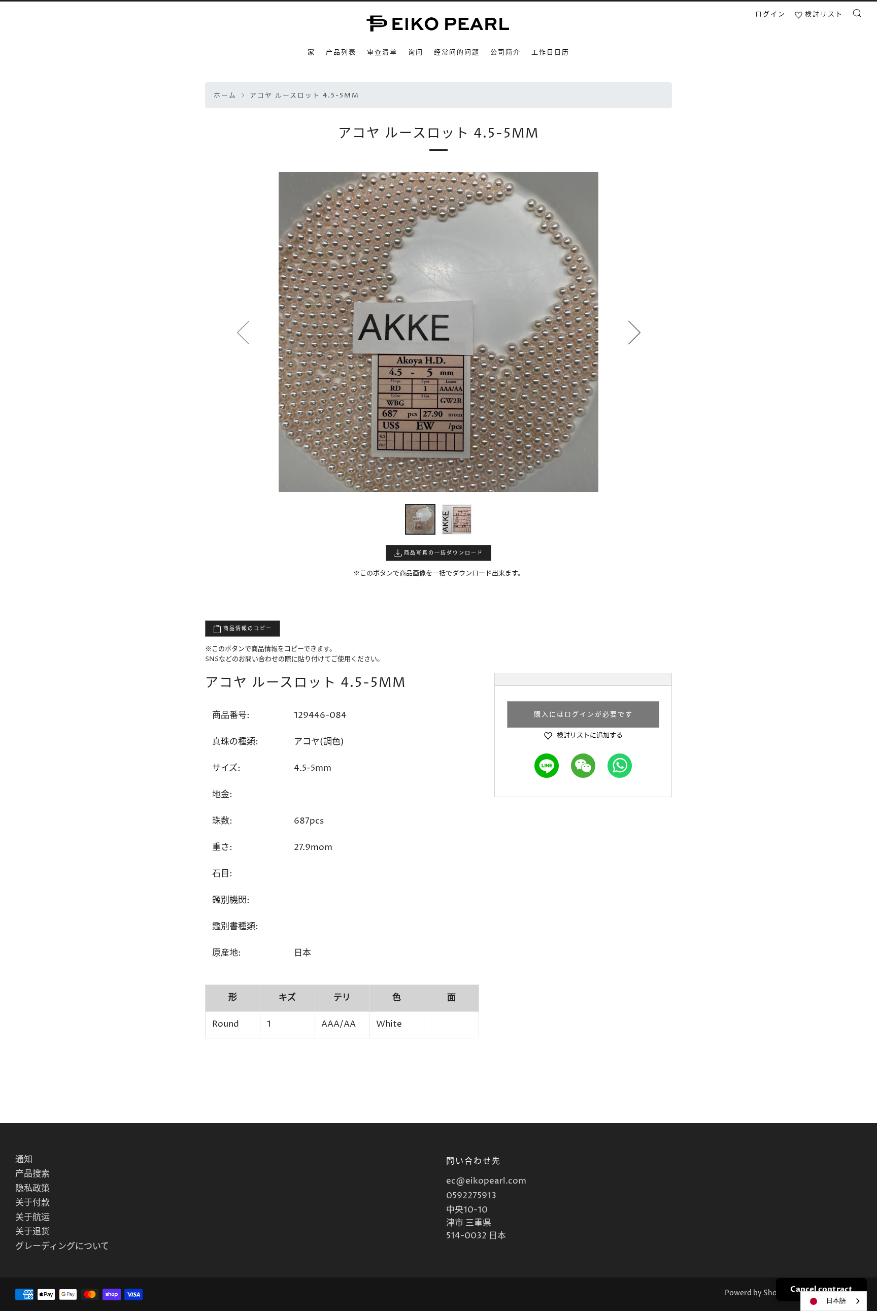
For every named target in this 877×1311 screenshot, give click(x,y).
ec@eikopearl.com (486, 1181)
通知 (23, 1160)
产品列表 (341, 52)
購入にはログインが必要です (583, 714)
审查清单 (382, 52)
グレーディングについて (62, 1246)
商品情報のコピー (246, 628)
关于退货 (32, 1232)
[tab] (420, 519)
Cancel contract (821, 1289)
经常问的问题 (457, 52)
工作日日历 (550, 52)
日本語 (836, 1300)
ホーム (225, 95)
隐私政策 (32, 1189)
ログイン (770, 14)
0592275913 (471, 1196)
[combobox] (833, 1301)
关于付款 (32, 1203)
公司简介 (505, 52)
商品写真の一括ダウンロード (442, 552)
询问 (415, 52)
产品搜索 (32, 1174)
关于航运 (32, 1217)
